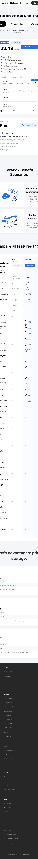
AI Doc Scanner (8, 711)
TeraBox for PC (8, 672)
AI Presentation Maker (9, 707)
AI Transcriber (7, 715)
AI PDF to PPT (8, 723)
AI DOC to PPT (8, 732)
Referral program (8, 750)
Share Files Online (8, 758)
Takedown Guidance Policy (11, 838)
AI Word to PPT (8, 728)
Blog (5, 781)
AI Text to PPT (8, 736)
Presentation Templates (10, 789)
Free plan (17, 265)
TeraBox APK (7, 676)
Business (6, 754)
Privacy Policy (7, 830)
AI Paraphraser (8, 702)
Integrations (7, 763)
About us (6, 785)
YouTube (8, 807)
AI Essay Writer (8, 698)
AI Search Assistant (9, 719)
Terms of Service (8, 826)
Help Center (7, 777)
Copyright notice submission (11, 834)
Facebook (8, 803)
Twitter (8, 812)
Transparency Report (9, 842)
